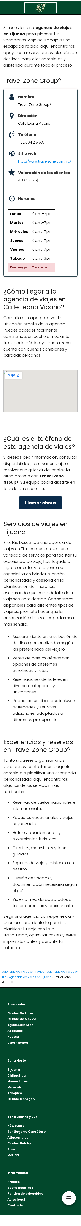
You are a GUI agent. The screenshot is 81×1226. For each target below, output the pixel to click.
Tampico (14, 1093)
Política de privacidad (25, 1193)
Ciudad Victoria (20, 1013)
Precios (13, 1182)
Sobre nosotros (20, 1188)
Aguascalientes (20, 1025)
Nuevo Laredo (18, 1081)
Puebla (13, 1037)
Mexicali (14, 1087)
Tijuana (13, 1069)
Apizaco (14, 1149)
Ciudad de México (21, 1019)
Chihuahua (16, 1075)
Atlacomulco (18, 1137)
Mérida (13, 1155)
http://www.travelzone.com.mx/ (44, 161)
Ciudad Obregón (21, 1099)
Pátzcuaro (16, 1126)
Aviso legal (16, 1199)
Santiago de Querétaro (26, 1131)
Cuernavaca (17, 1042)
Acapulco (15, 1031)
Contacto (15, 1205)
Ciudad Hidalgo (19, 1143)
